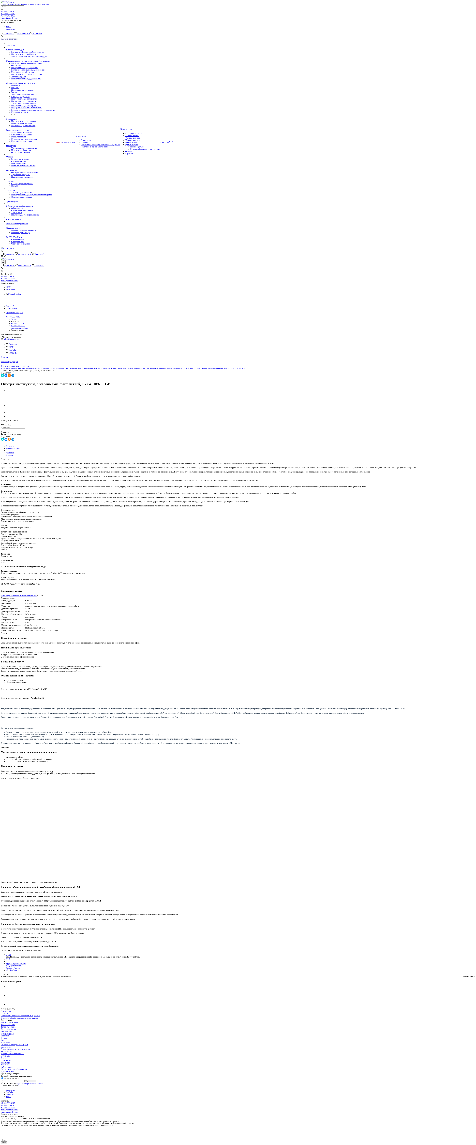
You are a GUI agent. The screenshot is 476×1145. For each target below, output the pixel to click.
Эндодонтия (42, 368)
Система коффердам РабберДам (23, 368)
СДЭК (8, 955)
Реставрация (52, 368)
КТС (8, 961)
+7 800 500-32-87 (8, 11)
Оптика (93, 368)
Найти (4, 1143)
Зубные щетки (7, 1067)
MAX (8, 27)
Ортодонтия (102, 368)
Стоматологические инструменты (15, 1049)
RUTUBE (13, 353)
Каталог (4, 1040)
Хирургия (120, 368)
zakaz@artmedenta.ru (11, 339)
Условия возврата (8, 1029)
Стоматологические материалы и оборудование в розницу (25, 4)
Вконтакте (10, 29)
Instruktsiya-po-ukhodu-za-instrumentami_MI (19, 596)
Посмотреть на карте (12, 337)
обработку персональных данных (30, 1083)
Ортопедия (85, 368)
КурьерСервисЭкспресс (16, 963)
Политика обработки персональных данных (19, 1018)
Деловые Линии (13, 968)
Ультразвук (111, 368)
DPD (8, 959)
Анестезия (5, 368)
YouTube (12, 350)
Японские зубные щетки (135, 368)
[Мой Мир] (12, 375)
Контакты (5, 1101)
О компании (6, 1011)
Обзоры (4, 1038)
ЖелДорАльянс (12, 970)
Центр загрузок (7, 1033)
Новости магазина (11, 1078)
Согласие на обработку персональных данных (20, 1016)
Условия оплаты (8, 1025)
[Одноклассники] (9, 375)
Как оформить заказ (9, 1022)
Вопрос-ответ (7, 1031)
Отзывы (4, 1013)
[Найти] (2, 9)
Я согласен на (24, 1083)
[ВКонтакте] (5, 375)
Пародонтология (222, 368)
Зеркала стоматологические (69, 368)
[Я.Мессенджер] (2, 375)
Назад (13, 319)
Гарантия (5, 1036)
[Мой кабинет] (2, 36)
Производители (7, 1071)
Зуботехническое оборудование (158, 368)
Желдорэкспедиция (14, 966)
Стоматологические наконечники (201, 368)
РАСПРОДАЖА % (237, 368)
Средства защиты (179, 368)
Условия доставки (8, 1027)
